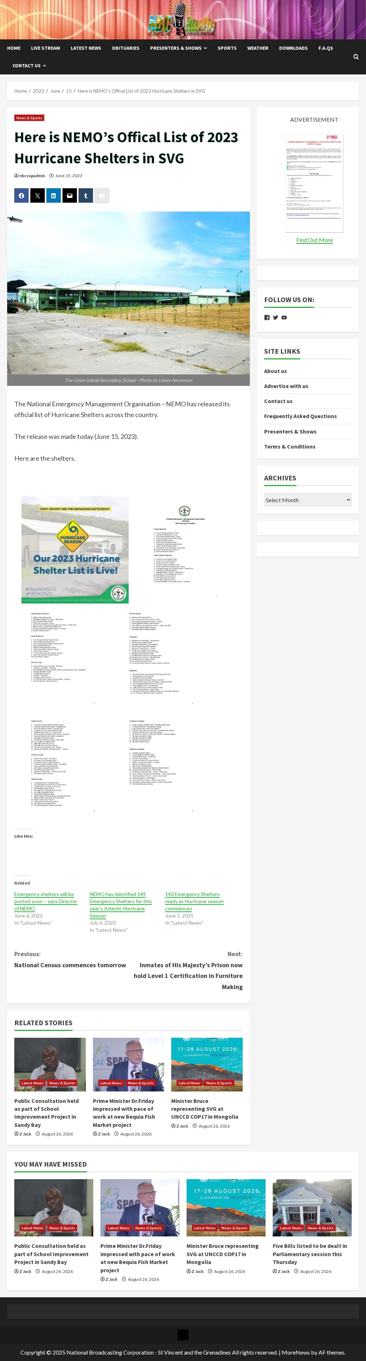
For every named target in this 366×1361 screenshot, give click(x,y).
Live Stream (45, 48)
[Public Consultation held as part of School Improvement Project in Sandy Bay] (50, 1064)
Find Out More (314, 239)
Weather (257, 48)
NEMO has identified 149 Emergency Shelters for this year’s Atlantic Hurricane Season (121, 905)
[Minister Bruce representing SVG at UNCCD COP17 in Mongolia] (207, 1064)
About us (275, 370)
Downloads (293, 48)
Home (13, 48)
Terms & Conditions (290, 446)
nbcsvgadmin (32, 175)
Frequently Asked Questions (300, 416)
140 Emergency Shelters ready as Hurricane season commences (194, 901)
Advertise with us (286, 385)
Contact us (27, 65)
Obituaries (125, 48)
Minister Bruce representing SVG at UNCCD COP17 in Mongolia (204, 1108)
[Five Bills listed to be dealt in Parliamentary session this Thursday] (312, 1207)
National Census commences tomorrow (70, 959)
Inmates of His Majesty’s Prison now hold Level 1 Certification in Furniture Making (188, 970)
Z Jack (25, 1134)
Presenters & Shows (176, 48)
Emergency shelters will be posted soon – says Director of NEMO (45, 901)
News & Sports (29, 118)
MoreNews (296, 1352)
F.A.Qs (325, 48)
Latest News (86, 48)
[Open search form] (356, 57)
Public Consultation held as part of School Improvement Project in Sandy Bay (51, 1253)
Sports (227, 48)
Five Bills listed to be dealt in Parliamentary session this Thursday (310, 1253)
